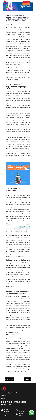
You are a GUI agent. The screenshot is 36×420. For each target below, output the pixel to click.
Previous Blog (9, 379)
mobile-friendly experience (14, 70)
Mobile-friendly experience (17, 292)
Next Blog (28, 379)
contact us (18, 371)
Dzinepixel (9, 339)
